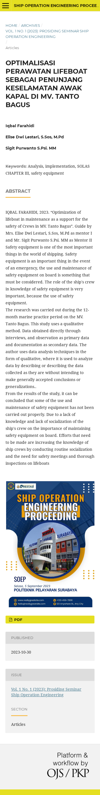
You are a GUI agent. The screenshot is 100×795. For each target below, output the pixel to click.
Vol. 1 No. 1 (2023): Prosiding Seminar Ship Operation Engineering (47, 34)
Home (12, 25)
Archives (30, 25)
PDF (17, 619)
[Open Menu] (5, 5)
